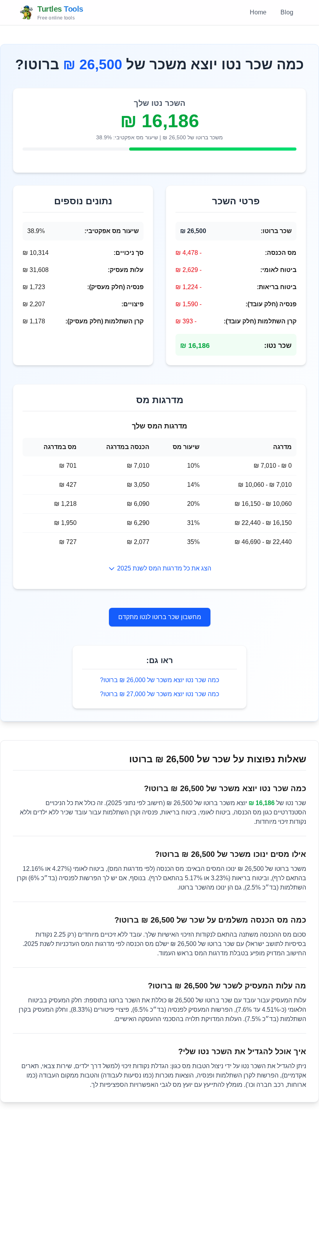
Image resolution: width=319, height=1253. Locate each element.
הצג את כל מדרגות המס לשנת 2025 (164, 568)
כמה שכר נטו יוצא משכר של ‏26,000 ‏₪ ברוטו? (159, 680)
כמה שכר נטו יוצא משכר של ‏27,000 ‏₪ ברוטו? (159, 694)
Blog (286, 12)
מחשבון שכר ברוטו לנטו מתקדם (159, 617)
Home (258, 12)
